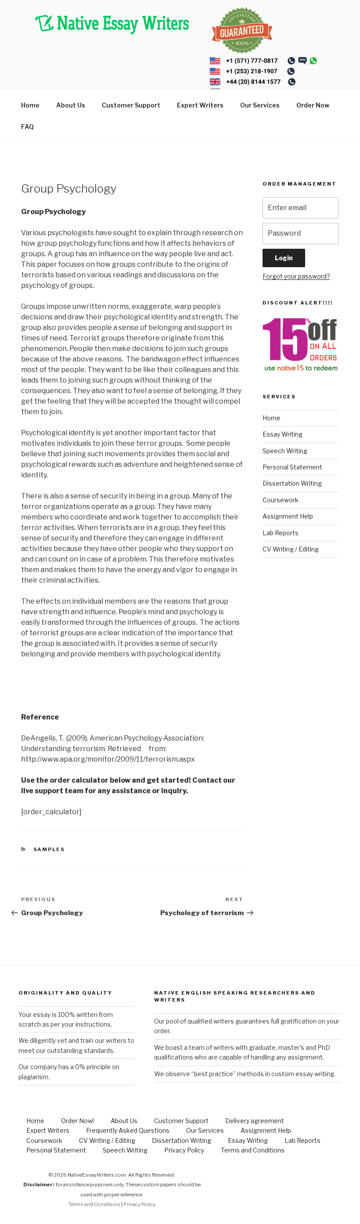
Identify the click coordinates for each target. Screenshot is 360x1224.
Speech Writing (285, 451)
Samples (49, 849)
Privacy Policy (184, 1150)
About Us (70, 105)
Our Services (260, 105)
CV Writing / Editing (291, 549)
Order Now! (77, 1120)
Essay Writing (282, 434)
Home (30, 105)
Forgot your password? (296, 276)
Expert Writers (200, 105)
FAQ (27, 126)
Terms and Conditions (252, 1150)
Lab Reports (281, 533)
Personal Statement (292, 467)
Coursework (281, 500)
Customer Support (131, 105)
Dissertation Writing (292, 483)
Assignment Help (288, 516)
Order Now (312, 105)
